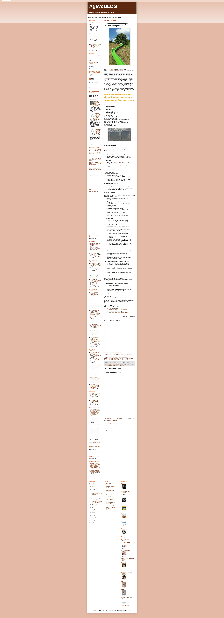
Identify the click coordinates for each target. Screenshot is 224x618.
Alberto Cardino (91, 66)
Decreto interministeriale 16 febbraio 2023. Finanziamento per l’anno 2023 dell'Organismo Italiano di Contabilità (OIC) (95, 354)
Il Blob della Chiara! (126, 491)
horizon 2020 (98, 162)
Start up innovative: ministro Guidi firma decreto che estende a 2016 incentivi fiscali (95, 46)
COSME (90, 149)
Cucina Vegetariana (126, 542)
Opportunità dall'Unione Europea (112, 487)
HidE (123, 589)
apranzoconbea (125, 505)
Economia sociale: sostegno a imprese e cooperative (96, 502)
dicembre (93, 486)
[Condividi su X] (126, 362)
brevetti (95, 156)
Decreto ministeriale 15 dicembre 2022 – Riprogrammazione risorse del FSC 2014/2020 (95, 334)
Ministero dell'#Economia (125, 265)
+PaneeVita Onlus (121, 355)
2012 (92, 522)
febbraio (93, 515)
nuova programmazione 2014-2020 (95, 167)
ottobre (93, 489)
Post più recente (108, 418)
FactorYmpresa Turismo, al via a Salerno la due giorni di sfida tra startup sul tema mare (95, 326)
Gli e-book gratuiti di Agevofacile (105, 17)
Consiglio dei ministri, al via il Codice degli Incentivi (95, 244)
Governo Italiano (109, 503)
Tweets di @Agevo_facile (109, 430)
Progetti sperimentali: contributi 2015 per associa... (97, 497)
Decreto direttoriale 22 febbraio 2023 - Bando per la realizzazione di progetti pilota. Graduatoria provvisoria (95, 386)
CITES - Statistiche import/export (93, 398)
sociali (119, 365)
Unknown (92, 60)
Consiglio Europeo (109, 500)
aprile (93, 512)
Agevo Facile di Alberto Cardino (93, 82)
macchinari (91, 165)
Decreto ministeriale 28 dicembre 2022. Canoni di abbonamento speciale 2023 (95, 345)
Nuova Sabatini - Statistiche (93, 404)
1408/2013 (121, 227)
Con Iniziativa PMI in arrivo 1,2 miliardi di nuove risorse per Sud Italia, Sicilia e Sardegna (95, 285)
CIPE (125, 253)
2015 (92, 485)
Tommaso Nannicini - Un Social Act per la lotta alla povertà (95, 39)
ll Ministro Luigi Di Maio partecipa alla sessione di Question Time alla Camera (95, 471)
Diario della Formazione (110, 502)
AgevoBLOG (103, 6)
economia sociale (122, 364)
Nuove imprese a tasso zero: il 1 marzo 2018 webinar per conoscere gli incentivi (95, 321)
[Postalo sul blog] (124, 362)
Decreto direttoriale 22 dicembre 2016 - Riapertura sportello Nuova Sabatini (95, 268)
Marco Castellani (125, 605)
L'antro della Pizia (125, 539)
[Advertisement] (119, 408)
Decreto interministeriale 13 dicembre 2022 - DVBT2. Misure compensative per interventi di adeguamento (95, 360)
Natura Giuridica (125, 497)
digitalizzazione (91, 157)
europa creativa (91, 159)
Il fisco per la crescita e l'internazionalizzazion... (96, 491)
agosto (93, 505)
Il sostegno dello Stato (110, 489)
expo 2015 (97, 159)
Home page (119, 418)
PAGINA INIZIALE (109, 483)
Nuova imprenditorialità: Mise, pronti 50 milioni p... (96, 499)
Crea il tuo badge (91, 68)
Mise (111, 365)
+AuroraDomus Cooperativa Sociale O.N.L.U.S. (116, 358)
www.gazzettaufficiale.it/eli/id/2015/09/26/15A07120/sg (117, 309)
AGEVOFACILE (109, 484)
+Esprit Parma (111, 357)
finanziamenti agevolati (130, 364)
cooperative (110, 364)
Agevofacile (119, 352)
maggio (93, 510)
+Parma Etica (108, 354)
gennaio (93, 517)
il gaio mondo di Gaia (126, 528)
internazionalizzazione (93, 164)
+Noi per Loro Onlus (114, 355)
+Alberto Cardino (120, 359)
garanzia (99, 160)
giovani (91, 162)
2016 (92, 483)
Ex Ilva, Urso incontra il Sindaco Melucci (94, 254)
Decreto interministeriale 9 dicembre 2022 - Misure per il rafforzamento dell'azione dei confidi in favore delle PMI (95, 366)
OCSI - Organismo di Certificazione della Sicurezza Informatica (94, 293)
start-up (122, 365)
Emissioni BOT (93, 441)
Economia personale (126, 536)
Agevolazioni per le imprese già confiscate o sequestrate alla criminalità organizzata (95, 264)
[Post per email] (121, 362)
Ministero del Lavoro (110, 267)
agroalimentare (98, 153)
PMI (90, 152)
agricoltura (91, 153)
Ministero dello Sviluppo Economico (116, 70)
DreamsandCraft (125, 581)
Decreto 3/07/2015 (109, 69)
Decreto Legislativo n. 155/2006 (123, 162)
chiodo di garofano (126, 550)
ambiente (91, 154)
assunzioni (91, 156)
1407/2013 (116, 227)
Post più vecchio (131, 418)
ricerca (90, 169)
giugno (93, 509)
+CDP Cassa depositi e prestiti (115, 273)
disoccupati (97, 157)
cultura (99, 156)
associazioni (98, 154)
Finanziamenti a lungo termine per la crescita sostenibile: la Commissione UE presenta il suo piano (95, 131)
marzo (93, 513)
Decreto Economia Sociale (109, 352)
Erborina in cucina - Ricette (127, 597)
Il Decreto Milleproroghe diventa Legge (94, 251)
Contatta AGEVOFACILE (92, 17)
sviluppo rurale (98, 170)
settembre (93, 504)
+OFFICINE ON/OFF (113, 359)
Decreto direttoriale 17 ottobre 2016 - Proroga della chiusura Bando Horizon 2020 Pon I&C (95, 281)
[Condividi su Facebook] (127, 362)
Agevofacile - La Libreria (95, 74)
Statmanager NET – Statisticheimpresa (94, 401)
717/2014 (125, 227)
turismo (91, 172)
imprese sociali (107, 365)
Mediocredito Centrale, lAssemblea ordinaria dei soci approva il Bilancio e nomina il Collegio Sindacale (94, 307)
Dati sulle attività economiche (93, 300)
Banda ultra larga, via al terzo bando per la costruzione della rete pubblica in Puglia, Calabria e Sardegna (95, 312)
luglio (93, 507)
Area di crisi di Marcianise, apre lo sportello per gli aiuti (95, 256)
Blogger (129, 610)
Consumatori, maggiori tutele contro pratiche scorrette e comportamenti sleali (95, 248)
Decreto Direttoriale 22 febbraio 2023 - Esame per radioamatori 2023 (95, 373)
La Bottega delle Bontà (126, 562)
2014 (92, 519)
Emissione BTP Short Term (95, 442)
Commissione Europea (110, 499)
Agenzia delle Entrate (110, 496)
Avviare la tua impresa (110, 490)
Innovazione (97, 150)
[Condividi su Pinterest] (128, 362)
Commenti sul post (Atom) (113, 420)
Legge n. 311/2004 (126, 251)
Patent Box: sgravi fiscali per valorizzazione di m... (96, 494)
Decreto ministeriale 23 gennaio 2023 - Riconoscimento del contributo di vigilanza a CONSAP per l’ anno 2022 (95, 339)
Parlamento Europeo (110, 509)
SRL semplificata (97, 152)
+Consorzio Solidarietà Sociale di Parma (119, 354)
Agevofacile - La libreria (117, 17)
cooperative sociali (116, 364)
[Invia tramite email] (123, 362)
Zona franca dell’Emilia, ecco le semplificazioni (95, 43)
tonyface (124, 483)
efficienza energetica (97, 158)
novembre (93, 488)
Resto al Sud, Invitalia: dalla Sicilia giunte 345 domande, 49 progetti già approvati (95, 316)
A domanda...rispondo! (110, 486)
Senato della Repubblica (110, 511)
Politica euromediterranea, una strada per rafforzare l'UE (95, 475)
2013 (92, 520)
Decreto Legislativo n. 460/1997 (114, 169)
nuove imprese (97, 168)
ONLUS (114, 365)
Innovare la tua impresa (110, 491)
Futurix (123, 494)
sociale (117, 365)
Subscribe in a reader (93, 50)
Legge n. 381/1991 (122, 165)
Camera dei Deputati (110, 498)
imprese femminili (95, 163)
